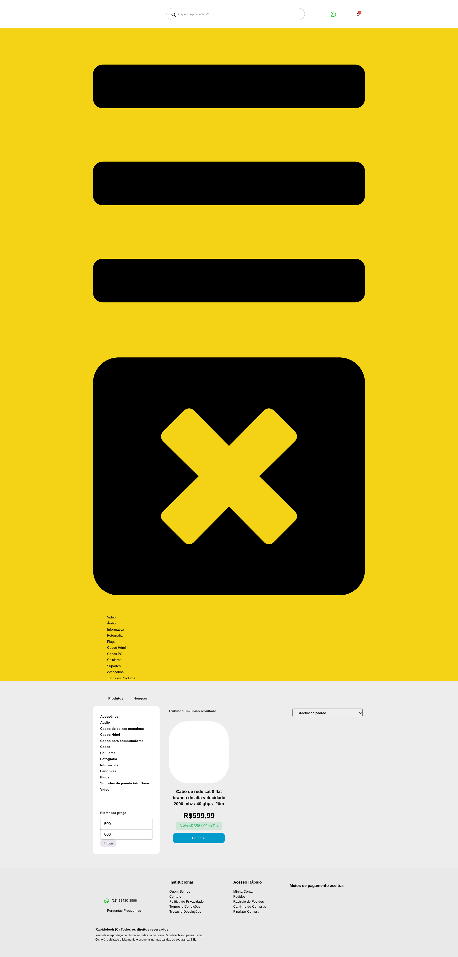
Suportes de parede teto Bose (124, 783)
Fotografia (108, 759)
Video (104, 789)
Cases (105, 747)
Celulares (107, 753)
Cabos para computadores (121, 741)
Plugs (104, 777)
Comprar (199, 838)
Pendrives (108, 771)
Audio (105, 722)
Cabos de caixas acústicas (122, 729)
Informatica (109, 765)
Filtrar (108, 843)
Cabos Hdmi (110, 734)
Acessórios (109, 716)
